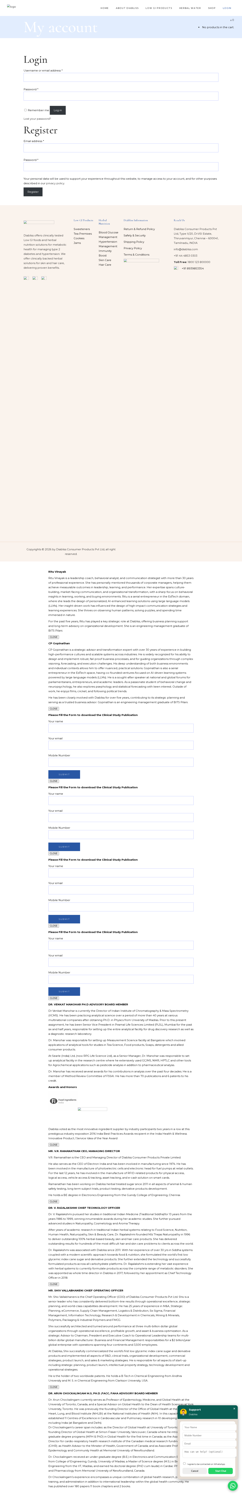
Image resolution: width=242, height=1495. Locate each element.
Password (31, 89)
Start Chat (220, 1471)
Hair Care (105, 264)
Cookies (79, 238)
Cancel (194, 1471)
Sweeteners (82, 229)
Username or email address (43, 70)
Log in (58, 110)
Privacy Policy (133, 248)
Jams (77, 243)
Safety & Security (135, 235)
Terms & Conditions (136, 254)
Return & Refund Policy (139, 229)
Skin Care (105, 260)
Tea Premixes (83, 233)
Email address (34, 141)
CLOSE (54, 637)
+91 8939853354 (193, 268)
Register (33, 191)
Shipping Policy (134, 241)
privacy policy (55, 183)
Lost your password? (37, 118)
